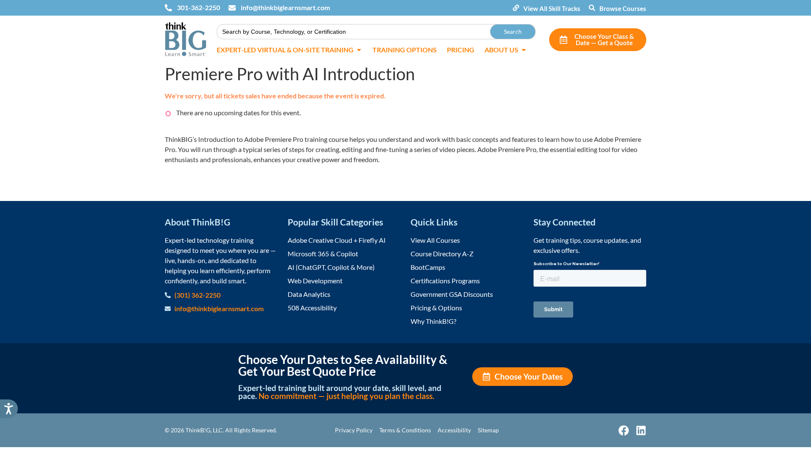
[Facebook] (623, 430)
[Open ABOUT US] (523, 50)
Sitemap (488, 430)
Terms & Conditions (405, 430)
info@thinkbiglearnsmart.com (285, 7)
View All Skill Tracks (551, 8)
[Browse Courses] (592, 8)
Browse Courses (622, 8)
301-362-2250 (198, 7)
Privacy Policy (354, 430)
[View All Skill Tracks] (516, 8)
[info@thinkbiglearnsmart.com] (232, 7)
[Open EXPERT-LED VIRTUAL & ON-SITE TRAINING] (359, 50)
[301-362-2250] (168, 7)
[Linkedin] (641, 430)
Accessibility (454, 430)
